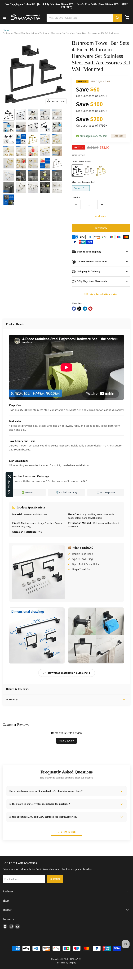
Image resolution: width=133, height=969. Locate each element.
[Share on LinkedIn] (85, 309)
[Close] (9, 476)
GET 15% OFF (9, 487)
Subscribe (55, 878)
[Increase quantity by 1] (101, 204)
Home (6, 30)
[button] (8, 114)
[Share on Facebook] (74, 309)
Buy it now (101, 227)
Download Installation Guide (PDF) (69, 672)
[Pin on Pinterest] (90, 309)
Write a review (66, 740)
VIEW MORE (68, 832)
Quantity (76, 197)
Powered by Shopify (66, 962)
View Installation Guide (104, 294)
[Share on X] (79, 309)
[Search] (117, 18)
